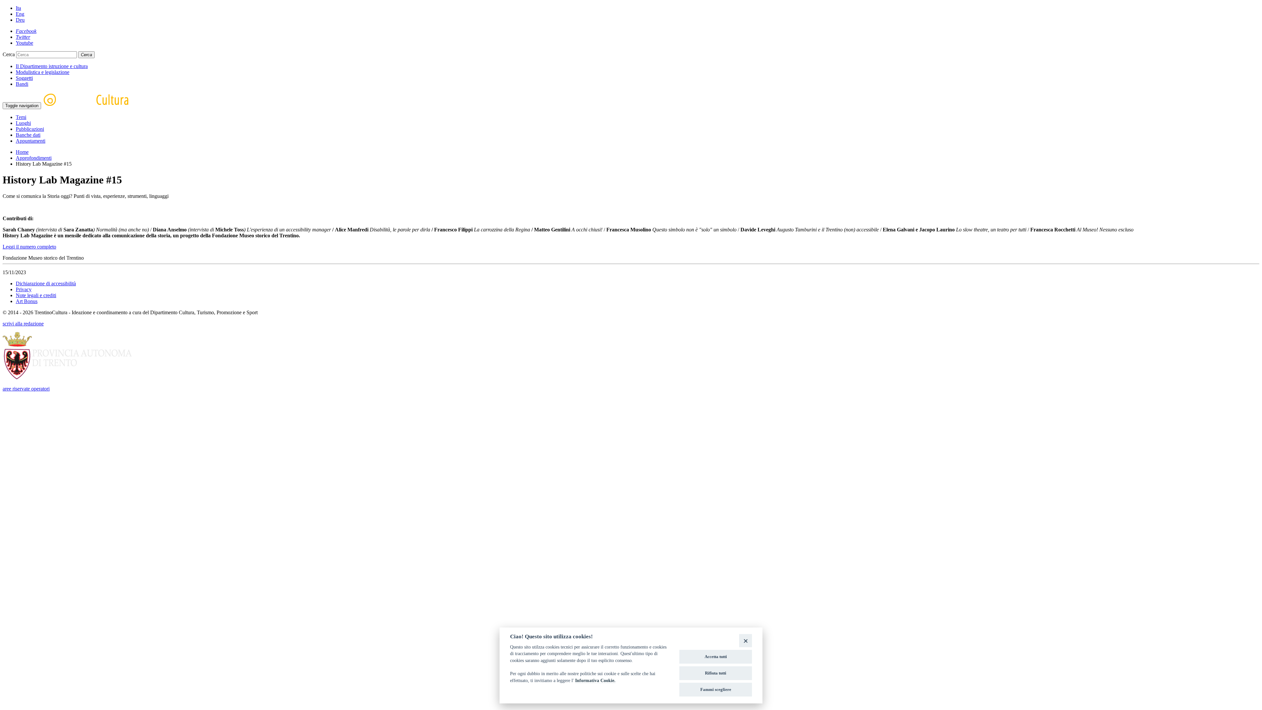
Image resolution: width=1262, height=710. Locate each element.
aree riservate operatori (26, 388)
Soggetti (24, 78)
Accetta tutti (716, 656)
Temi (21, 117)
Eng (20, 14)
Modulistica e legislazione (42, 72)
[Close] (745, 640)
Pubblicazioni (30, 129)
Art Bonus (26, 301)
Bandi (22, 84)
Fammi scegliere (715, 689)
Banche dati (28, 135)
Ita (18, 8)
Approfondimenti (34, 158)
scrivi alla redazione (23, 323)
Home (22, 152)
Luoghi (23, 123)
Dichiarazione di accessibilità (46, 283)
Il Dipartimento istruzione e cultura (52, 66)
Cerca (9, 54)
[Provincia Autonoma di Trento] (67, 377)
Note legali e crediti (36, 295)
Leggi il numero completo (29, 246)
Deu (20, 20)
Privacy (24, 289)
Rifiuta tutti (715, 673)
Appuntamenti (30, 141)
